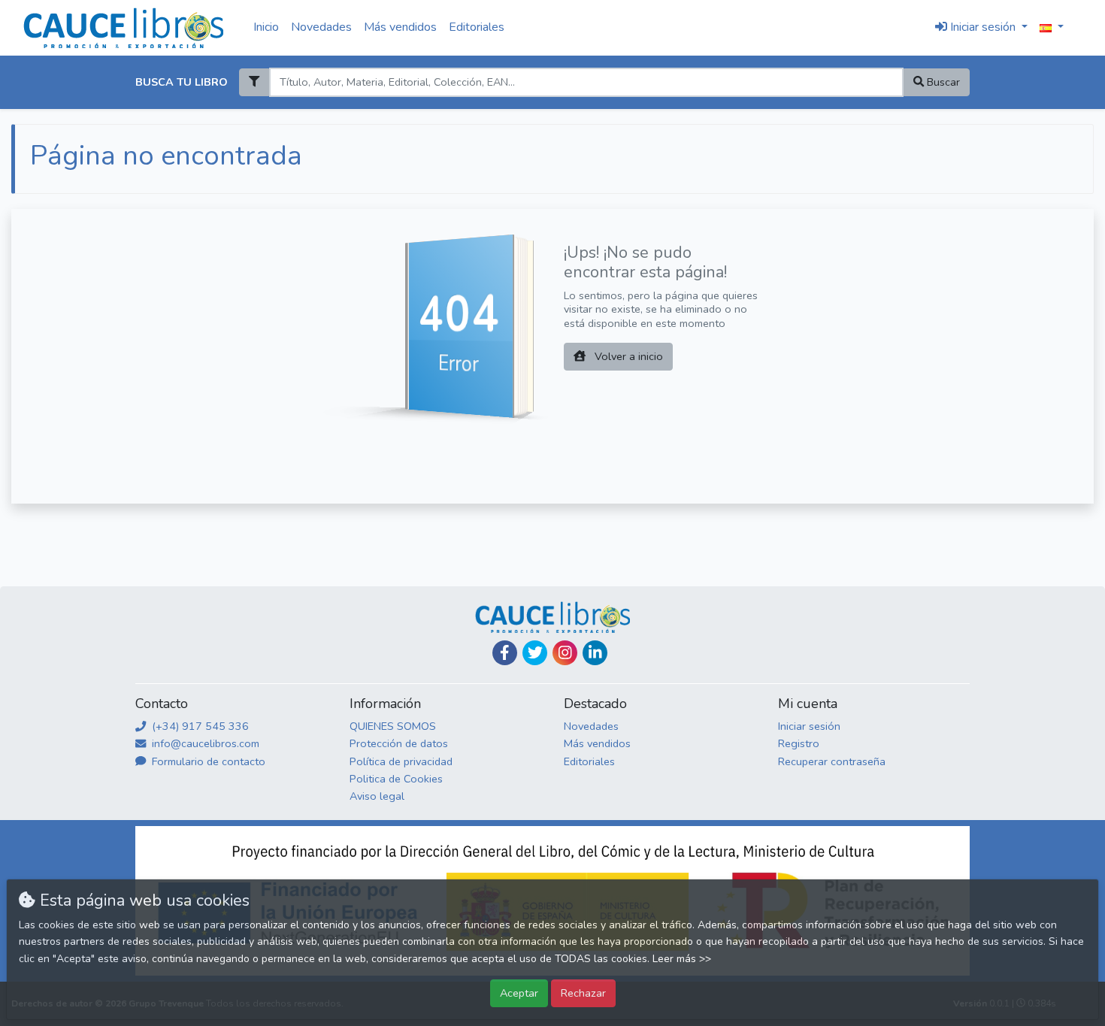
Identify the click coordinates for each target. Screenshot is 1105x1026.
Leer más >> (681, 959)
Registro (798, 743)
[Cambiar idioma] (1052, 28)
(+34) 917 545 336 (199, 726)
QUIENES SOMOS (393, 726)
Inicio (266, 27)
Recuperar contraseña (832, 761)
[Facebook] (504, 652)
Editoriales (476, 27)
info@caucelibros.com (204, 743)
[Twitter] (534, 652)
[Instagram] (564, 652)
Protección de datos (399, 743)
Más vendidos (400, 27)
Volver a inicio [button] (627, 356)
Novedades (321, 27)
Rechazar (583, 992)
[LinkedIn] (595, 652)
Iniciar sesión (809, 726)
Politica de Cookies (396, 778)
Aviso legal (377, 796)
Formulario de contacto (207, 761)
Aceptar (519, 992)
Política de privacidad (401, 761)
